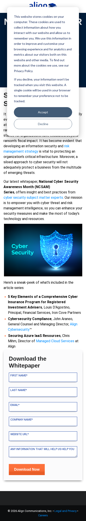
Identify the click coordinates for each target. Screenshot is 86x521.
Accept (43, 112)
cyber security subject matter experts (33, 197)
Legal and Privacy (65, 511)
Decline (43, 124)
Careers (43, 515)
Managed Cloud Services (55, 341)
